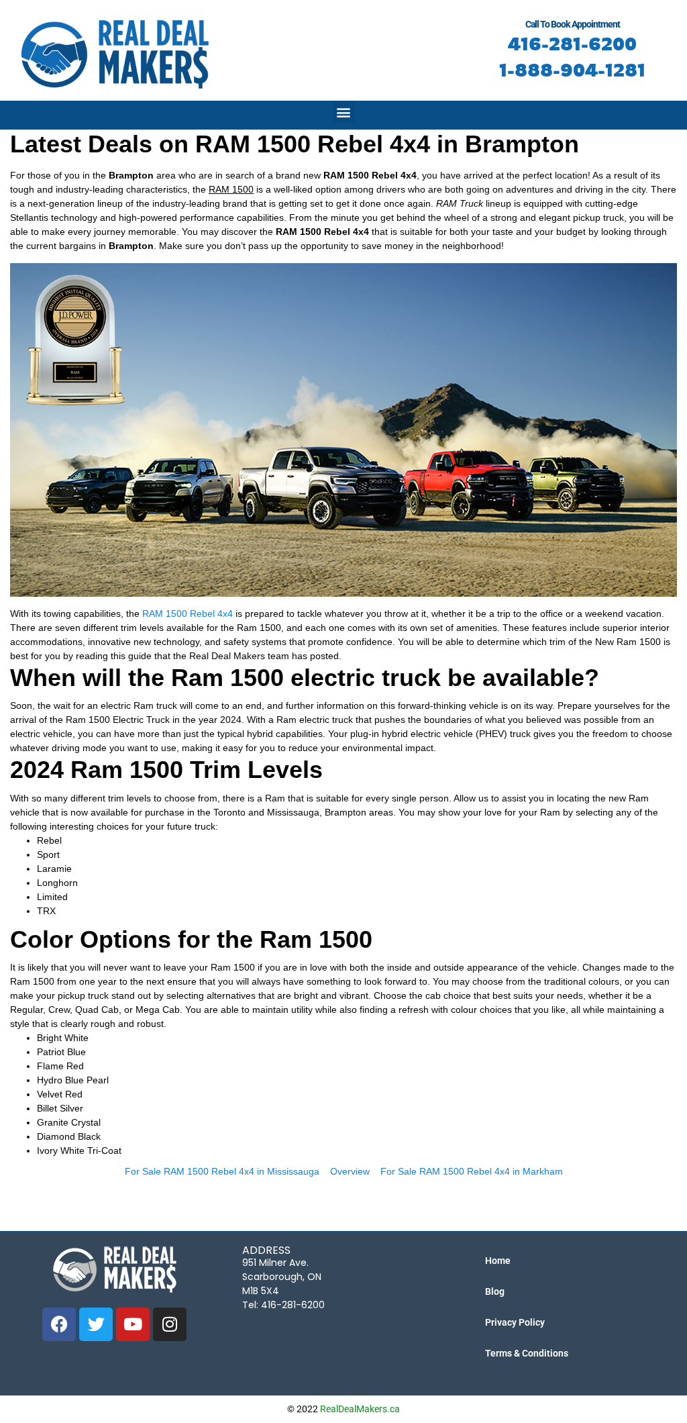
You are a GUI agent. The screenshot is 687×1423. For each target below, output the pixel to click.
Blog (495, 1291)
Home (498, 1260)
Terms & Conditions (526, 1353)
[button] (344, 112)
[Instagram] (170, 1324)
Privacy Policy (515, 1322)
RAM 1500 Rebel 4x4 (187, 613)
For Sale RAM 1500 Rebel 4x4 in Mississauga (222, 1171)
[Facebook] (59, 1324)
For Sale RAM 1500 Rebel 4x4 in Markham (471, 1171)
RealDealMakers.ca (360, 1409)
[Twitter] (96, 1324)
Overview (350, 1171)
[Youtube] (133, 1324)
